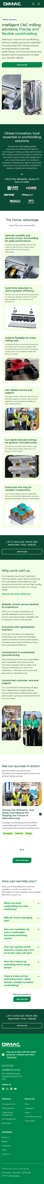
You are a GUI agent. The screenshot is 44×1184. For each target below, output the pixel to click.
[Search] (33, 3)
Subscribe (12, 1057)
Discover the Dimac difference (16, 594)
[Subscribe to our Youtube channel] (15, 1088)
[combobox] (33, 3)
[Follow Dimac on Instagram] (7, 1088)
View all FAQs (22, 999)
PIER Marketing (14, 1176)
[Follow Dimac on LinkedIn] (11, 1088)
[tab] (22, 256)
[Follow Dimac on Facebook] (3, 1088)
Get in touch (22, 65)
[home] (12, 3)
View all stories (22, 860)
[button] (39, 4)
